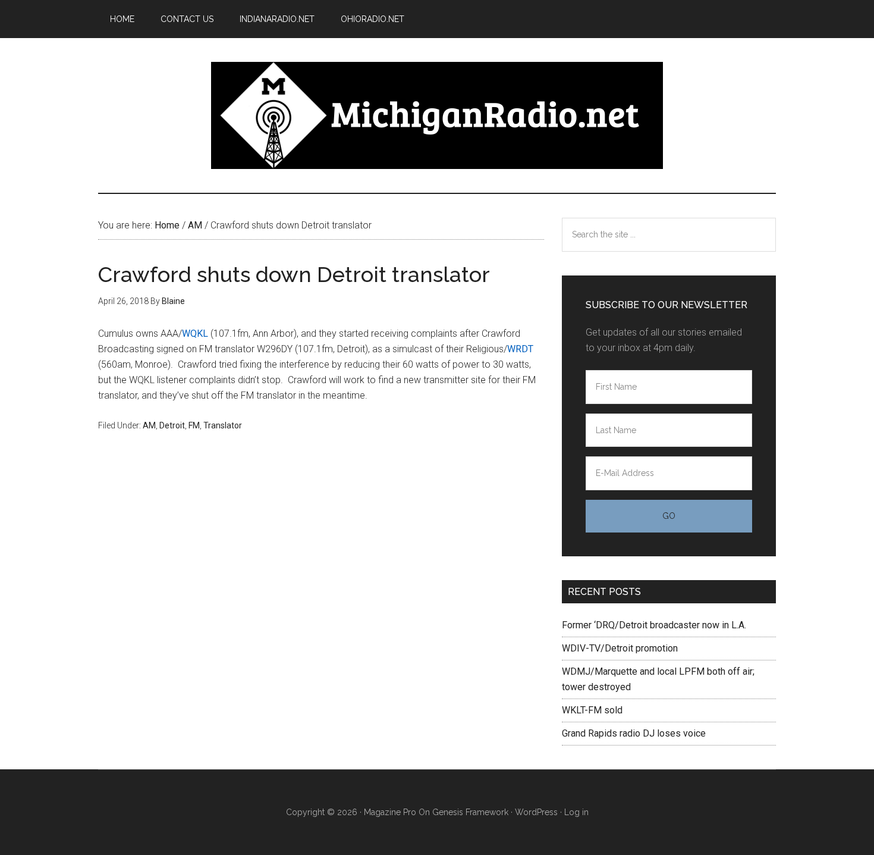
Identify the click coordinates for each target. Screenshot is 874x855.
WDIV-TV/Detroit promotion (620, 648)
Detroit (172, 425)
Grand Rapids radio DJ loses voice (634, 733)
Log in (576, 812)
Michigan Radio (437, 115)
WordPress (536, 812)
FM (194, 425)
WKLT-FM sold (592, 710)
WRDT (520, 349)
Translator (222, 425)
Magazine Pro (390, 812)
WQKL (195, 333)
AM (149, 425)
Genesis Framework (470, 812)
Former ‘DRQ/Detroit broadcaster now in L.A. (654, 625)
